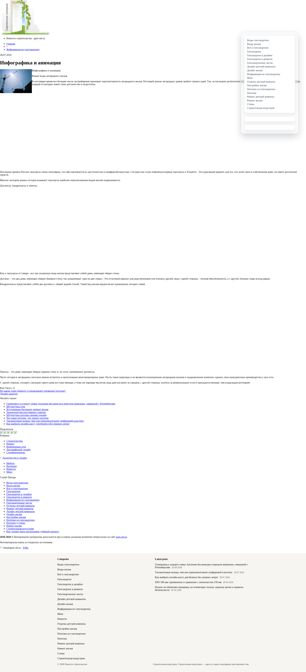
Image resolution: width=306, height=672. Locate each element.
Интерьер (11, 466)
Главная (10, 43)
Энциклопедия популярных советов (26, 412)
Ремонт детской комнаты (19, 508)
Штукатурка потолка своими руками (26, 415)
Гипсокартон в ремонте (19, 497)
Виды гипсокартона (17, 482)
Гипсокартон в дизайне (19, 494)
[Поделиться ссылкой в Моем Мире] (12, 432)
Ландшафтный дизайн (18, 449)
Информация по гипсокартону (23, 49)
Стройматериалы (15, 452)
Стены (61, 653)
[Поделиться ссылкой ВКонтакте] (1, 432)
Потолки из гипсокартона (20, 520)
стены (21, 523)
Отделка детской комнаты (20, 505)
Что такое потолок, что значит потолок (27, 418)
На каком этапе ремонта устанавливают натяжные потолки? (33, 391)
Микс (9, 472)
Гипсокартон (13, 491)
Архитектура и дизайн (14, 458)
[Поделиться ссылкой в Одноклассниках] (15, 432)
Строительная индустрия (20, 528)
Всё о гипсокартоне (17, 488)
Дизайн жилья (14, 514)
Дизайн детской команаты (20, 511)
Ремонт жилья (14, 525)
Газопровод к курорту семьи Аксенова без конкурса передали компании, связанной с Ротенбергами (60, 403)
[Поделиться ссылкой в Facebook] (5, 432)
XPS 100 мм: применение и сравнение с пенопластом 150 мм (188, 582)
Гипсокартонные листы (19, 502)
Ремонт (10, 443)
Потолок (11, 523)
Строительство (14, 441)
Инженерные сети (16, 446)
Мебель (10, 463)
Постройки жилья (16, 517)
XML (26, 547)
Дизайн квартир (9, 393)
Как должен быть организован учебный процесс (32, 531)
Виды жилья (13, 485)
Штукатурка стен (15, 406)
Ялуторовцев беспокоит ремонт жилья (27, 409)
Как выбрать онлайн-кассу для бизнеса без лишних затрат (37, 423)
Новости (11, 469)
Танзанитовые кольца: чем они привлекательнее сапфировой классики (45, 421)
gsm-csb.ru (121, 537)
